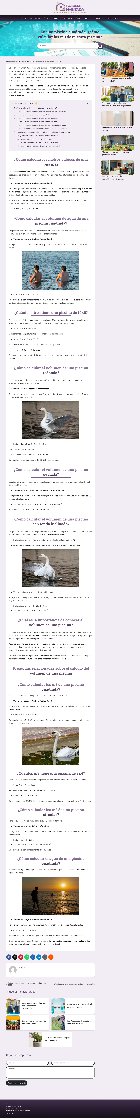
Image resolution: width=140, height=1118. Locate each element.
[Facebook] (8, 957)
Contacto (9, 1104)
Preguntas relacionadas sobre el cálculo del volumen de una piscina (43, 132)
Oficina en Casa (111, 18)
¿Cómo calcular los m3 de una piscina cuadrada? (39, 136)
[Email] (44, 957)
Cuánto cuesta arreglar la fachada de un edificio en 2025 (27, 984)
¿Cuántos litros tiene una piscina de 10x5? (33, 115)
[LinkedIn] (32, 957)
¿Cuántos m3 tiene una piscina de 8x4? (36, 139)
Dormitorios (67, 18)
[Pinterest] (20, 957)
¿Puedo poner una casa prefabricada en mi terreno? (73, 984)
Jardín (87, 18)
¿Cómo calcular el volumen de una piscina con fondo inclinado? (42, 125)
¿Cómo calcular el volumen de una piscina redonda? (37, 118)
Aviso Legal (10, 1113)
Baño (55, 18)
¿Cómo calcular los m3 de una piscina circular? (39, 143)
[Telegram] (38, 957)
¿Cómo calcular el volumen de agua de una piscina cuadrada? (41, 111)
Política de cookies (12, 1109)
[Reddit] (50, 957)
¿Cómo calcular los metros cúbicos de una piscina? (36, 108)
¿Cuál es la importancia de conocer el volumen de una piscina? (42, 129)
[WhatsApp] (26, 957)
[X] (14, 957)
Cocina (46, 18)
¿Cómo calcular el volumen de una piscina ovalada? (37, 122)
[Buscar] (99, 45)
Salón (78, 18)
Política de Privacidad (13, 1106)
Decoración (35, 18)
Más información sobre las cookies (18, 1111)
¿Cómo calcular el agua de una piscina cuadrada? (40, 146)
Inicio (24, 18)
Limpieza (97, 18)
